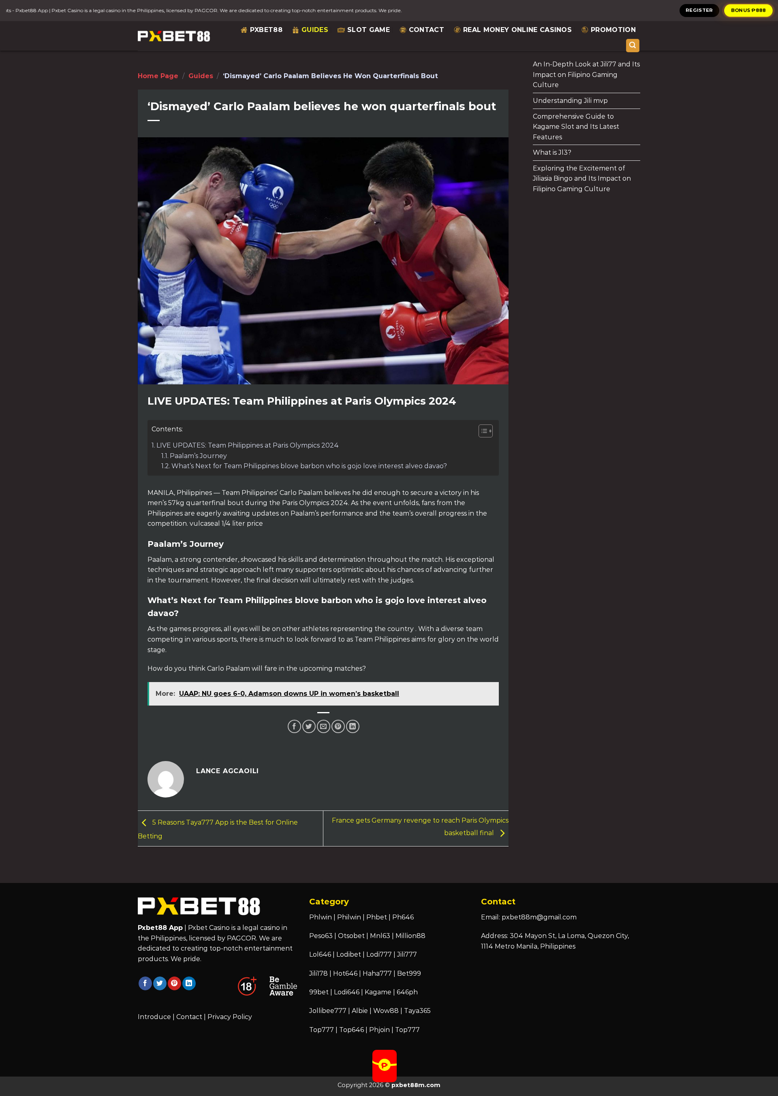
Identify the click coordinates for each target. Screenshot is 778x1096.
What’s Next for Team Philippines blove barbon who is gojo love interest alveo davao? (309, 466)
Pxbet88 (266, 30)
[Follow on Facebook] (145, 983)
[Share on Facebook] (294, 726)
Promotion (613, 30)
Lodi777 (379, 954)
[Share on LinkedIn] (352, 726)
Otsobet (351, 936)
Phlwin (320, 917)
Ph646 (403, 917)
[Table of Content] (486, 430)
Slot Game (368, 30)
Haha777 (377, 973)
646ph (407, 992)
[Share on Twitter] (309, 726)
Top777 (321, 1030)
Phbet (376, 917)
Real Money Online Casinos (517, 30)
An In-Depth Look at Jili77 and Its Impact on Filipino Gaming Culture (586, 74)
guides (314, 30)
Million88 (410, 936)
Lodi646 (346, 992)
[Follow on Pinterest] (174, 983)
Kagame (378, 992)
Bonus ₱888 (748, 10)
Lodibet (348, 954)
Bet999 (409, 973)
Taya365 (417, 1011)
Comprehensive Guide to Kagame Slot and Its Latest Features (576, 127)
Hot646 (345, 973)
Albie (360, 1011)
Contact (426, 30)
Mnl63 (380, 936)
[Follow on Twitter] (160, 983)
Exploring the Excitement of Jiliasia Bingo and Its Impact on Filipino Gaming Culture (582, 178)
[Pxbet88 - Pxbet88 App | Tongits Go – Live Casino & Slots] (174, 36)
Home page (158, 76)
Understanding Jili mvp (570, 100)
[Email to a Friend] (323, 726)
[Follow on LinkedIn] (189, 983)
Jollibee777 (327, 1011)
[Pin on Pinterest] (338, 726)
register (699, 10)
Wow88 (386, 1011)
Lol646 (320, 954)
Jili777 (407, 954)
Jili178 (318, 973)
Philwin (349, 917)
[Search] (633, 45)
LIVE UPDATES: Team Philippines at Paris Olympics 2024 (247, 445)
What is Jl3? (552, 152)
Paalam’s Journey (198, 456)
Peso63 (321, 936)
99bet (319, 992)
